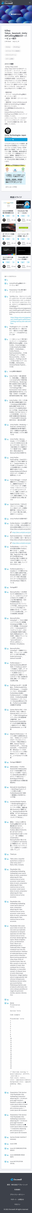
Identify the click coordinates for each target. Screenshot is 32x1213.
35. (8, 870)
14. (8, 504)
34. (8, 859)
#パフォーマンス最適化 (13, 51)
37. (8, 926)
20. (8, 588)
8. (7, 376)
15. (8, 519)
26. (8, 710)
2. (7, 284)
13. (8, 480)
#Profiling (16, 47)
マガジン (17, 1204)
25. (8, 685)
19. (8, 569)
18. (8, 547)
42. (8, 1137)
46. (8, 1162)
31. (8, 802)
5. (7, 327)
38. (8, 1000)
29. (8, 767)
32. (8, 822)
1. (7, 280)
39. (8, 1003)
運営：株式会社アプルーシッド (17, 1185)
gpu (23, 262)
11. (8, 439)
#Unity (8, 47)
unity (8, 215)
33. (8, 854)
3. (7, 290)
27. (8, 734)
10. (8, 425)
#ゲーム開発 (9, 59)
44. (8, 1149)
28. (8, 762)
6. (7, 339)
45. (8, 1155)
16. (8, 523)
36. (8, 902)
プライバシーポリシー (17, 1194)
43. (8, 1144)
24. (8, 663)
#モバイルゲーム (11, 55)
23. (8, 649)
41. (8, 1115)
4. (7, 297)
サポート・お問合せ (17, 1199)
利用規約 (17, 1189)
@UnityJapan (8, 137)
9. (7, 401)
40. (8, 1093)
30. (8, 787)
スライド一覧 (10, 140)
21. (8, 592)
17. (8, 536)
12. (8, 458)
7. (7, 372)
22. (8, 618)
